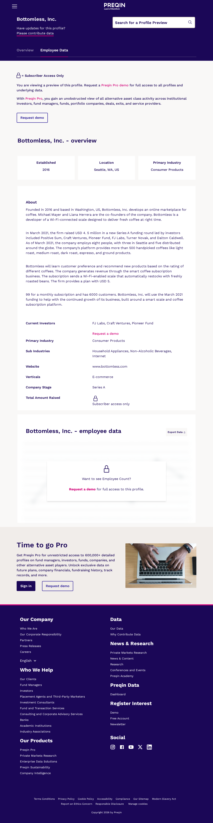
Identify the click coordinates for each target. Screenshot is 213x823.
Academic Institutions (35, 725)
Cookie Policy (86, 798)
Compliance (123, 798)
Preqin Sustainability (35, 767)
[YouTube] (131, 747)
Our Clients (28, 679)
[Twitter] (140, 747)
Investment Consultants (37, 702)
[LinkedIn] (149, 747)
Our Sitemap (141, 798)
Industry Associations (35, 731)
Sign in (26, 586)
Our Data (116, 628)
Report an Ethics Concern (76, 803)
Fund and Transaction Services (42, 708)
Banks (24, 719)
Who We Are (28, 628)
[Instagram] (112, 747)
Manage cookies (137, 803)
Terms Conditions (44, 798)
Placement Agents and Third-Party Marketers (52, 696)
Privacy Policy (66, 798)
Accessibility (104, 798)
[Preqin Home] (114, 6)
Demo (114, 712)
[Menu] (14, 6)
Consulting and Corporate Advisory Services (51, 714)
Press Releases (30, 646)
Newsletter (118, 724)
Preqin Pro (33, 98)
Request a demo (105, 334)
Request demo (32, 118)
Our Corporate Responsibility (40, 634)
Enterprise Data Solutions (38, 761)
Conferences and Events (127, 670)
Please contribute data (35, 33)
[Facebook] (121, 747)
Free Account (119, 718)
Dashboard (118, 694)
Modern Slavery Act (164, 798)
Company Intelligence (35, 773)
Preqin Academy (121, 676)
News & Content (122, 658)
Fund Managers (31, 685)
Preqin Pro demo (115, 85)
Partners (26, 640)
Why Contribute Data (125, 634)
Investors (26, 690)
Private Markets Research (38, 755)
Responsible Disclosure (109, 803)
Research (116, 664)
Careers (25, 651)
